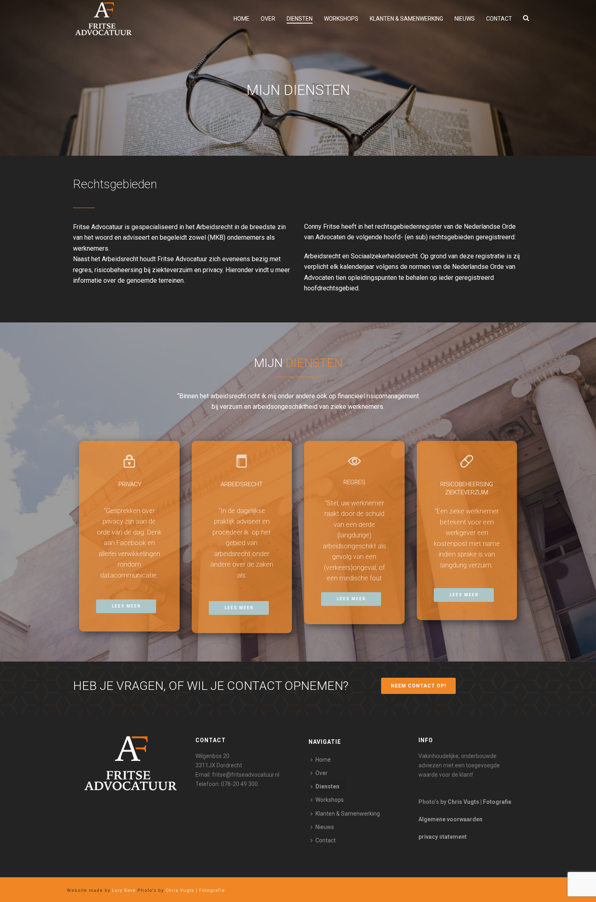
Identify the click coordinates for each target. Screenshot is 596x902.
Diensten (300, 18)
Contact (499, 18)
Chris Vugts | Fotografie (479, 802)
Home (241, 18)
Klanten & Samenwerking (406, 18)
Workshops (341, 18)
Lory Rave (123, 890)
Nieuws (465, 18)
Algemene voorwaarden (450, 819)
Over (268, 18)
